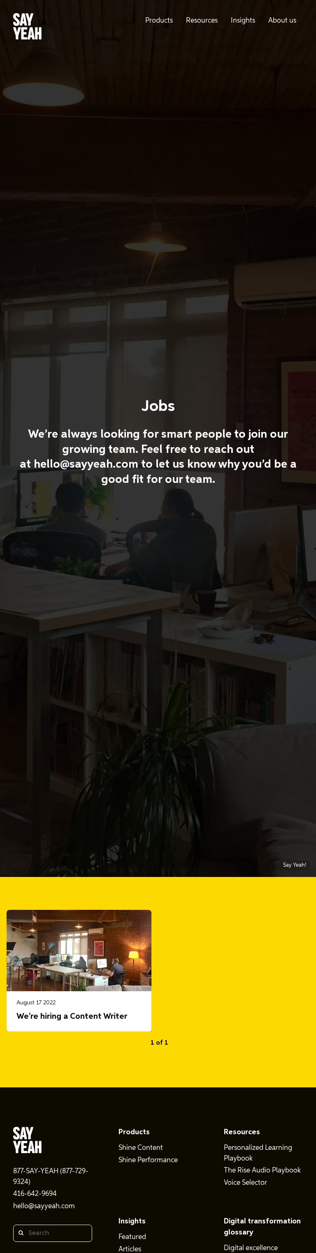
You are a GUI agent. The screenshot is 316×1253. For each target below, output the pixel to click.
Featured (132, 1237)
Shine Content (140, 1148)
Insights (132, 1221)
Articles (129, 1249)
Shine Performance (148, 1160)
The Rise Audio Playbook (262, 1170)
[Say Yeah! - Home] (27, 28)
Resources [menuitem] (202, 20)
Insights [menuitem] (243, 20)
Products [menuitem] (159, 20)
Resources (242, 1132)
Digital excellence (251, 1248)
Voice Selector (245, 1182)
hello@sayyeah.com (86, 464)
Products (134, 1132)
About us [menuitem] (282, 20)
